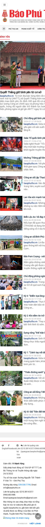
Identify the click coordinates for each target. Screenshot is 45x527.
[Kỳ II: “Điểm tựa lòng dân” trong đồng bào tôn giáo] (11, 302)
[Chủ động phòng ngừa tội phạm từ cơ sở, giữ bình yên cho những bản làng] (11, 282)
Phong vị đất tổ (28, 29)
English (5, 448)
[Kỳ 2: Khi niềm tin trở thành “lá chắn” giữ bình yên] (11, 321)
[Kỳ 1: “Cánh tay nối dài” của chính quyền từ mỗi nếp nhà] (11, 358)
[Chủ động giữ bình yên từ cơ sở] (11, 124)
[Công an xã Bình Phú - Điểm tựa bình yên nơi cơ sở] (11, 242)
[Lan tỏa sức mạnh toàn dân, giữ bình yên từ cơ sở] (11, 203)
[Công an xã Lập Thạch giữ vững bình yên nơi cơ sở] (11, 183)
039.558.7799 (24, 485)
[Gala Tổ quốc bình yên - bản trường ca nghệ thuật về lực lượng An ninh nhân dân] (11, 144)
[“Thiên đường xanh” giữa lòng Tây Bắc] (11, 378)
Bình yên (5, 36)
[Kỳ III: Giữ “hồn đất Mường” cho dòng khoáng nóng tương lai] (11, 417)
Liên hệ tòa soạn (19, 453)
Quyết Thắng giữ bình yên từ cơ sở (21, 92)
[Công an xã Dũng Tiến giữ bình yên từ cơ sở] (11, 398)
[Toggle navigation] (4, 5)
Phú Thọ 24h (13, 29)
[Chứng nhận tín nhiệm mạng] (16, 518)
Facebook (12, 448)
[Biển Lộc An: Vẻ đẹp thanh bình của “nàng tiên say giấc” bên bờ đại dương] (11, 223)
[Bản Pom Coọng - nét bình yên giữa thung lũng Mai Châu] (11, 262)
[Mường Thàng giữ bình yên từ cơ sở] (11, 163)
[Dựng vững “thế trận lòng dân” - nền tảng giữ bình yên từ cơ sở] (11, 338)
